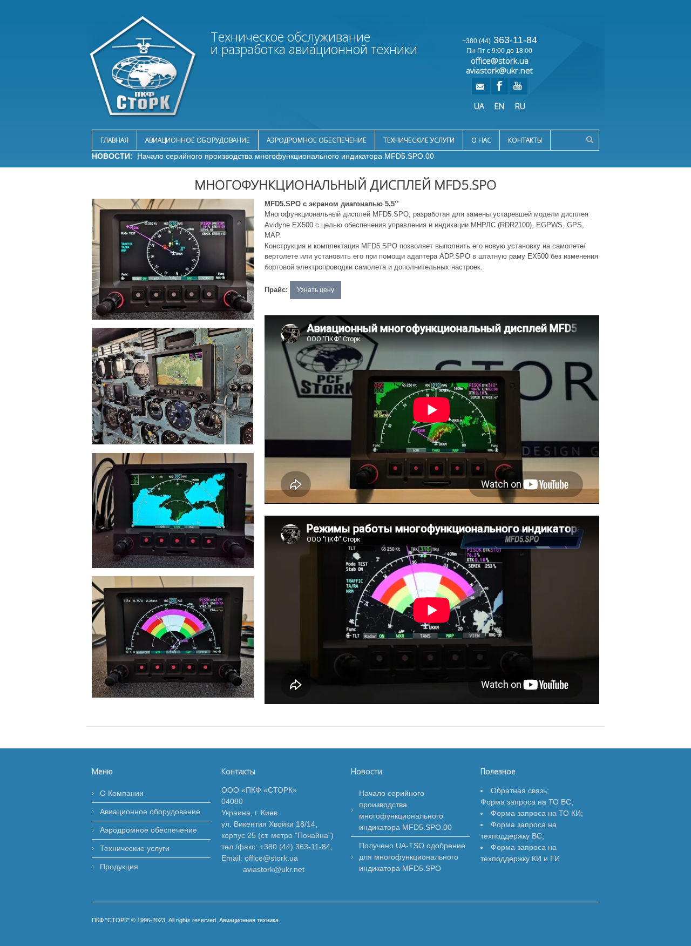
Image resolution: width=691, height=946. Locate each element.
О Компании (122, 793)
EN (499, 105)
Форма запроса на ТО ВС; (526, 802)
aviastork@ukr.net (499, 70)
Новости (366, 771)
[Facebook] (499, 86)
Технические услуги (419, 140)
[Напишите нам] (480, 86)
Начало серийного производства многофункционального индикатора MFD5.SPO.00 (283, 156)
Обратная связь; (520, 790)
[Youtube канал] (518, 86)
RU (520, 105)
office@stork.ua (500, 60)
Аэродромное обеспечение (317, 140)
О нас (481, 140)
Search (589, 139)
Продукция (119, 866)
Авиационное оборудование (197, 140)
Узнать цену (315, 290)
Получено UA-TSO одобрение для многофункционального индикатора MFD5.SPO (412, 857)
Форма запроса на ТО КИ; (537, 813)
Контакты (525, 140)
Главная (114, 140)
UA (479, 105)
